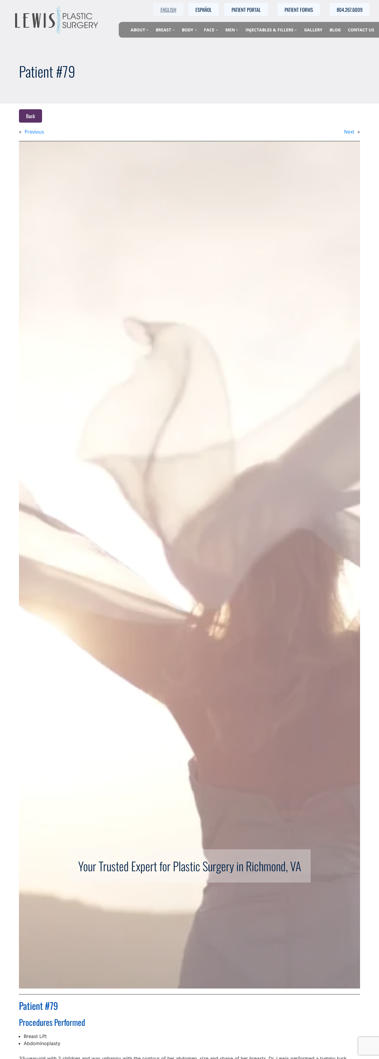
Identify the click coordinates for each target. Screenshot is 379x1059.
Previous (34, 132)
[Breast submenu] (173, 29)
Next (349, 132)
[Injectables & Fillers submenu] (295, 29)
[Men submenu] (237, 29)
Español (203, 9)
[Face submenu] (217, 29)
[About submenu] (147, 29)
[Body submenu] (196, 29)
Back (30, 116)
